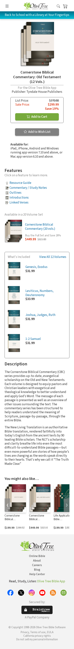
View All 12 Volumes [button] (52, 257)
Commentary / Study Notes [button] (28, 188)
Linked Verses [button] (18, 202)
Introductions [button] (19, 197)
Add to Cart (39, 116)
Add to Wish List (39, 132)
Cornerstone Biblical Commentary (36, 519)
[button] (58, 6)
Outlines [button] (15, 192)
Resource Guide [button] (20, 183)
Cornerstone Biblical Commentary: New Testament (14, 521)
